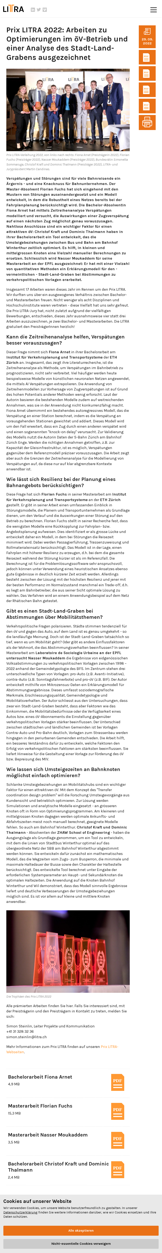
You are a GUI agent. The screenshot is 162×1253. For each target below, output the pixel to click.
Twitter (39, 10)
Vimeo (45, 10)
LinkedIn (33, 10)
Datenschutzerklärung (20, 1212)
